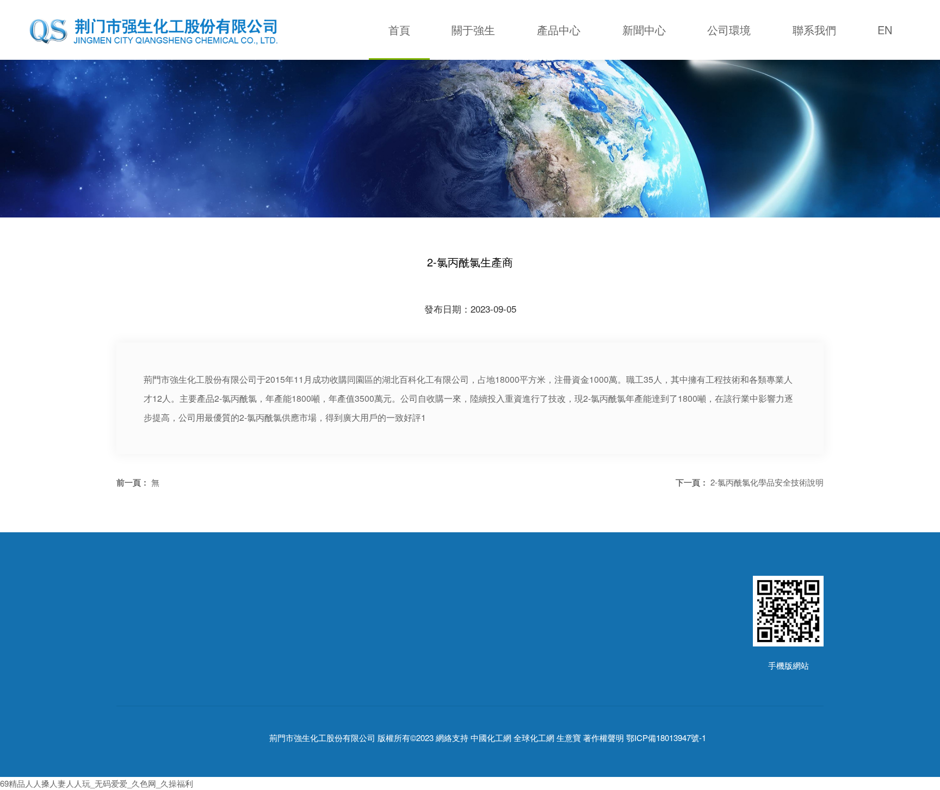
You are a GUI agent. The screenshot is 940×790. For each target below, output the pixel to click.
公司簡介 (132, 662)
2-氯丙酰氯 (286, 679)
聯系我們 (814, 30)
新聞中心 (644, 30)
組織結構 (132, 679)
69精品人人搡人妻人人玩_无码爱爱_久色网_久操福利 (96, 783)
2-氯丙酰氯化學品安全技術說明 (767, 482)
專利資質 (132, 727)
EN (884, 30)
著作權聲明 (603, 738)
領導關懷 (132, 695)
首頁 (399, 30)
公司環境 (729, 30)
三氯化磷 (282, 662)
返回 (407, 482)
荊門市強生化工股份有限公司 (322, 738)
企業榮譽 (132, 711)
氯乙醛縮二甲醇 (294, 695)
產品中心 (558, 30)
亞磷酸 (278, 711)
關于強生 (473, 30)
